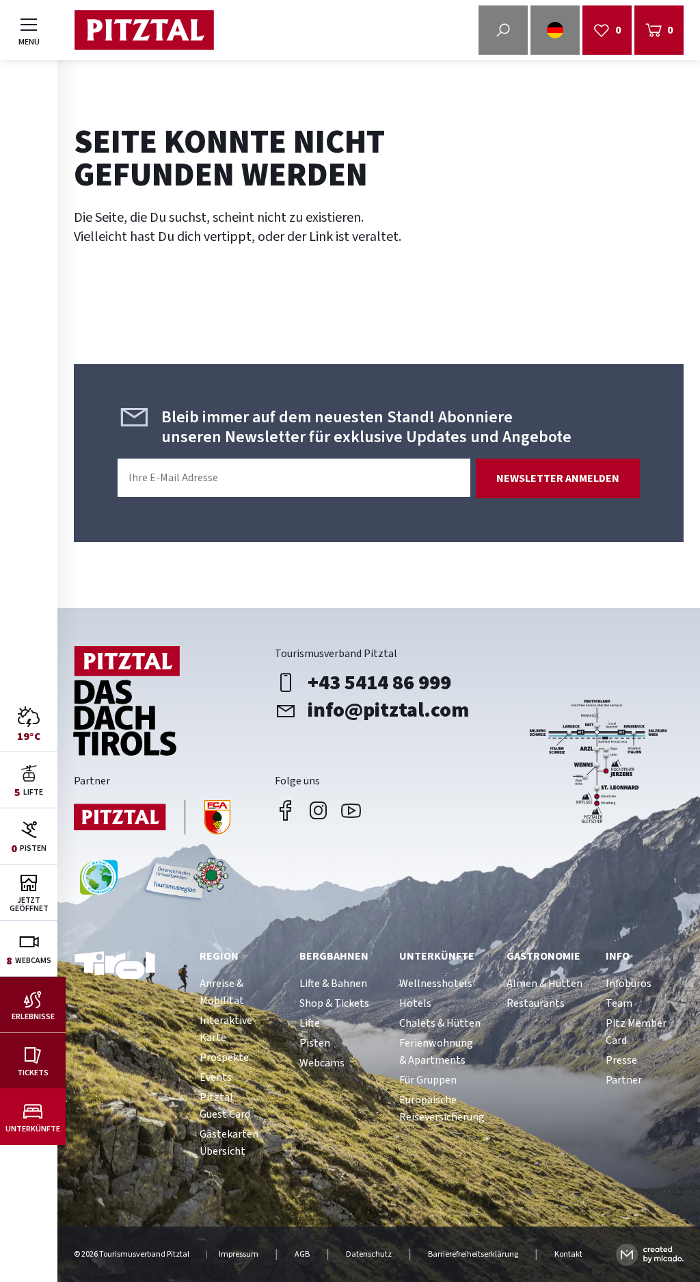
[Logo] (144, 30)
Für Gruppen (428, 1080)
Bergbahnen (333, 956)
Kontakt (568, 1254)
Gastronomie (543, 956)
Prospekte (224, 1057)
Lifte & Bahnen (333, 983)
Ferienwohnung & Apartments (436, 1052)
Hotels (415, 1003)
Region (219, 956)
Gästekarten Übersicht (229, 1143)
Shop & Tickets (334, 1003)
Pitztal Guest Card (225, 1106)
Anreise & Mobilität (222, 992)
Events (216, 1077)
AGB (302, 1254)
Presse (621, 1060)
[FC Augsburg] (152, 818)
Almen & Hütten (544, 983)
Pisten (314, 1043)
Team (619, 1003)
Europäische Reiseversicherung (442, 1108)
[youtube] (351, 810)
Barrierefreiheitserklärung (473, 1254)
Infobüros (628, 983)
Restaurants (536, 1003)
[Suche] (503, 30)
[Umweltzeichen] (184, 883)
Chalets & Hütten (440, 1023)
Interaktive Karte (226, 1029)
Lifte (309, 1023)
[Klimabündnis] (99, 883)
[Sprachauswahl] (555, 30)
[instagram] (318, 810)
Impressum (238, 1254)
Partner (624, 1080)
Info (618, 956)
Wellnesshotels (435, 983)
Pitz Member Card (636, 1032)
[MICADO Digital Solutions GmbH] (650, 1254)
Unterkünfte (436, 956)
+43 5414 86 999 (379, 683)
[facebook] (286, 810)
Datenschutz (369, 1254)
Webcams (322, 1063)
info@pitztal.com (388, 710)
